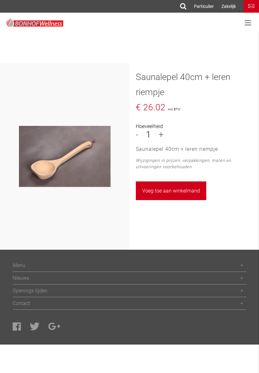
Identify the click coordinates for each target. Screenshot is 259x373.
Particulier (204, 6)
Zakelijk (228, 6)
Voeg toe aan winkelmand (171, 191)
